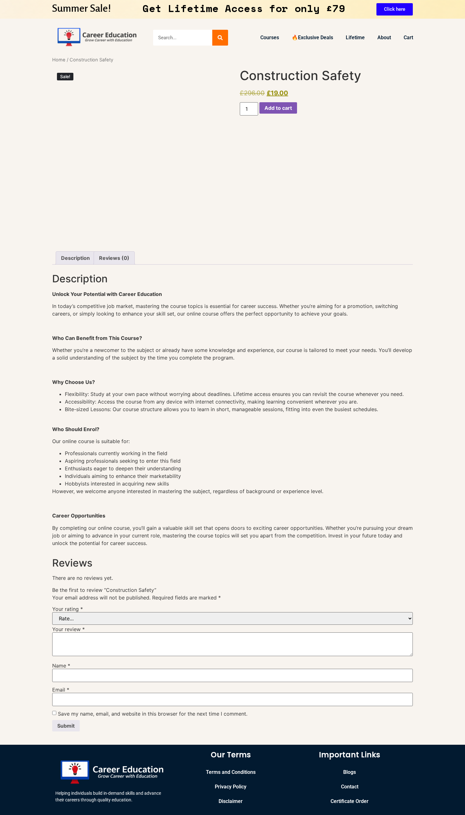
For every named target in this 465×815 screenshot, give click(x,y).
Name (61, 665)
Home (58, 60)
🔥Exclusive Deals (312, 37)
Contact (349, 787)
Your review (68, 629)
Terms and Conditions (231, 772)
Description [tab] (75, 258)
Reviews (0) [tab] (114, 258)
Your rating (67, 608)
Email (60, 689)
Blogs (349, 772)
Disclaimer (231, 801)
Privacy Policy (230, 787)
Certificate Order (350, 801)
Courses (269, 37)
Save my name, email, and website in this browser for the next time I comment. (152, 713)
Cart (408, 37)
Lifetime (355, 37)
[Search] (220, 38)
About (384, 37)
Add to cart (278, 108)
